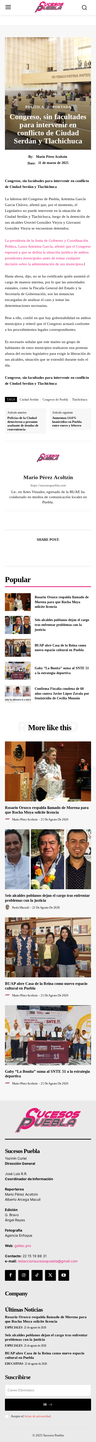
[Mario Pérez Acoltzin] (48, 458)
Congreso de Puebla (55, 399)
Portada (61, 107)
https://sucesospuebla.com (48, 485)
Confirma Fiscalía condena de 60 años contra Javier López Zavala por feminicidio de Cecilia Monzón (62, 693)
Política (34, 107)
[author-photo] (8, 819)
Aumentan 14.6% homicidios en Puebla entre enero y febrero (67, 421)
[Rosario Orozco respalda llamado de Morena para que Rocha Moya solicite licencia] (18, 602)
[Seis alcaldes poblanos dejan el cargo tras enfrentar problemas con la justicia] (18, 625)
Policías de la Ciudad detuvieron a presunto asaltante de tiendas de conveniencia (22, 423)
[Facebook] (31, 552)
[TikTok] (37, 1275)
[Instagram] (23, 1275)
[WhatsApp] (65, 552)
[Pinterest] (54, 552)
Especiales (13, 1327)
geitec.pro (23, 1246)
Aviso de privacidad (37, 1416)
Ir (45, 1404)
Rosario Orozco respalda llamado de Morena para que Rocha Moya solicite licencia (62, 602)
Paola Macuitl (20, 907)
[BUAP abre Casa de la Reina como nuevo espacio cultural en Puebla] (18, 648)
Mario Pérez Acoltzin (51, 157)
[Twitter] (42, 552)
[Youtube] (63, 1275)
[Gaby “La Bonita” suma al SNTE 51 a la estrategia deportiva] (18, 671)
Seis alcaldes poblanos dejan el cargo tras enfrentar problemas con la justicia (62, 624)
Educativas (14, 1363)
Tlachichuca (79, 399)
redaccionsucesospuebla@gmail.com (48, 1261)
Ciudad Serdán (29, 399)
